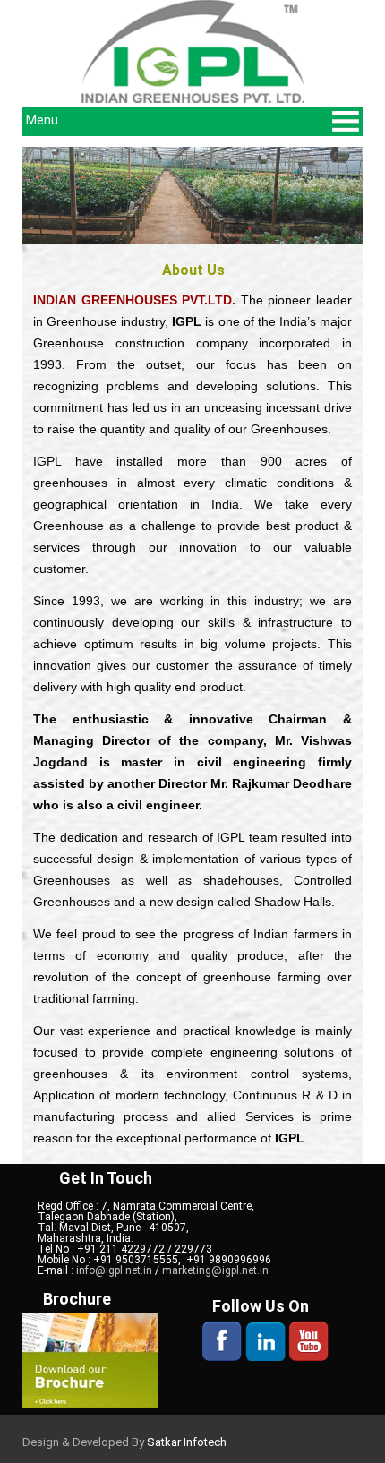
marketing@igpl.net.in (215, 1270)
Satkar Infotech (187, 1442)
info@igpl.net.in (115, 1270)
